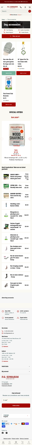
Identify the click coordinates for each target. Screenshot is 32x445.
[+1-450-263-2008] (21, 7)
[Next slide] (30, 138)
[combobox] (16, 11)
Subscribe (16, 405)
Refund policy (7, 438)
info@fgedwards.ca (9, 333)
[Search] (29, 11)
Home (3, 19)
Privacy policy (15, 438)
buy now (14, 117)
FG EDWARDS (5, 384)
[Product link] (9, 91)
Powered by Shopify (7, 385)
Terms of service (24, 438)
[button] (2, 7)
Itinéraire (5, 346)
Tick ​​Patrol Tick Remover (8, 95)
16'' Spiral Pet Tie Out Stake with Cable (23, 62)
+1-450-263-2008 (8, 331)
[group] (16, 141)
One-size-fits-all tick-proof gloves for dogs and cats (8, 62)
